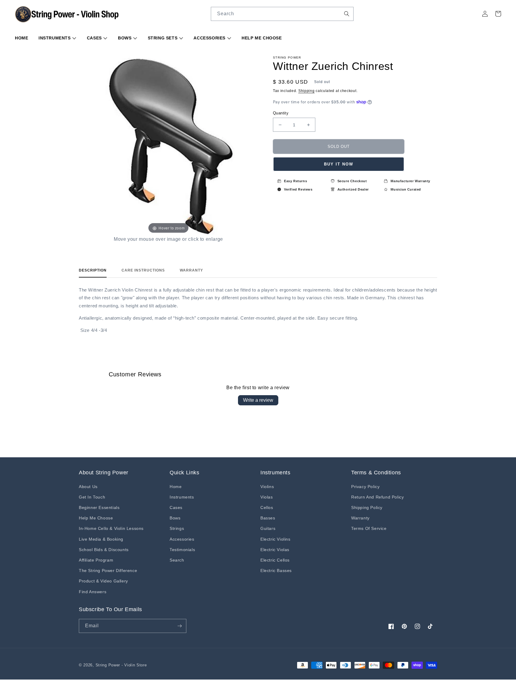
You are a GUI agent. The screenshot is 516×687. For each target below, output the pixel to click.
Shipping (306, 91)
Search (177, 560)
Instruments (55, 38)
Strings (177, 528)
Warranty (191, 270)
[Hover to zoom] (168, 145)
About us (88, 486)
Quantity (280, 113)
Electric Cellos (275, 560)
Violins (267, 486)
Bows (125, 38)
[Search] (346, 13)
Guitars (267, 528)
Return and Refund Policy (377, 497)
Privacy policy (365, 486)
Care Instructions (143, 270)
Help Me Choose (262, 38)
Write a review (258, 400)
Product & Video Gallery (103, 581)
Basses (267, 518)
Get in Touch (92, 497)
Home (21, 38)
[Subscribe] (179, 626)
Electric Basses (276, 570)
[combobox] (282, 14)
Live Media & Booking (101, 539)
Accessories (210, 38)
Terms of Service (369, 528)
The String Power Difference (108, 570)
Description (93, 270)
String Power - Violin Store (121, 665)
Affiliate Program (96, 560)
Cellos (266, 507)
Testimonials (182, 549)
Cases (95, 38)
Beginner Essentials (99, 507)
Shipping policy (367, 507)
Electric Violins (275, 539)
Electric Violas (274, 549)
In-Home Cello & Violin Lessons (111, 528)
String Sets (163, 38)
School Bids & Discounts (104, 549)
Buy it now (338, 164)
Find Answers (92, 591)
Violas (266, 497)
